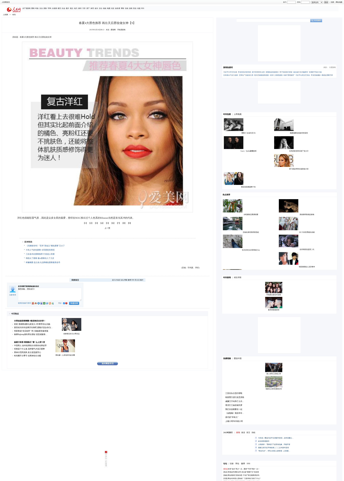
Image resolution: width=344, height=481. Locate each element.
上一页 (107, 228)
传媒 (104, 8)
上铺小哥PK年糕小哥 (234, 421)
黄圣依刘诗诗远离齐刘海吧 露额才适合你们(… (33, 327)
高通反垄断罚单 (327, 75)
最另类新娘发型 (273, 310)
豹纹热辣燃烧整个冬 (248, 187)
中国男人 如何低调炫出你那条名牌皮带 (30, 346)
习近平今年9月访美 (230, 72)
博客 (122, 8)
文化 (100, 8)
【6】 (113, 223)
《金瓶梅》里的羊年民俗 (235, 413)
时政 (37, 8)
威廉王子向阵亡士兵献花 (235, 401)
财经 (80, 8)
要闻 (33, 8)
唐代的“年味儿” (231, 417)
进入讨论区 (116, 280)
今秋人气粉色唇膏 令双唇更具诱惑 (40, 250)
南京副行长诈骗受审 (300, 72)
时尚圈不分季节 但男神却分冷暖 (27, 356)
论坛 (122, 280)
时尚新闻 (227, 277)
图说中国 (237, 358)
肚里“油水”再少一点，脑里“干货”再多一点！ (244, 469)
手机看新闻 (121, 30)
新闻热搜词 (228, 67)
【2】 (91, 223)
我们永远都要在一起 (233, 409)
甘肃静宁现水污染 (315, 72)
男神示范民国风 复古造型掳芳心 (27, 352)
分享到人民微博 (106, 460)
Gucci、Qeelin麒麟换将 (249, 151)
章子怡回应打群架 (286, 72)
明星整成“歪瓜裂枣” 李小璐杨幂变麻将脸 (31, 331)
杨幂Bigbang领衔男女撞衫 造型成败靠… (30, 334)
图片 (67, 8)
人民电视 (237, 114)
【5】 (107, 223)
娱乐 (96, 8)
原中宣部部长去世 (258, 72)
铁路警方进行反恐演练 (234, 397)
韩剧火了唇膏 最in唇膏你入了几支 (40, 258)
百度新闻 (332, 67)
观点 (71, 8)
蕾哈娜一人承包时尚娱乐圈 (65, 355)
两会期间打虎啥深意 (235, 475)
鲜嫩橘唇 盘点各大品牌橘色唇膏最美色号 (43, 262)
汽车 (84, 8)
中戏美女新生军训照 (273, 295)
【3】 (96, 223)
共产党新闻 (26, 8)
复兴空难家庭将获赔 (261, 75)
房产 (88, 8)
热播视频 (227, 358)
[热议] (225, 472)
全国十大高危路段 (276, 75)
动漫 (138, 8)
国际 (45, 8)
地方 (75, 8)
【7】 (118, 223)
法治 (41, 8)
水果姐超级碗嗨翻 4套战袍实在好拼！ (30, 321)
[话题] (225, 478)
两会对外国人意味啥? (235, 478)
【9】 (129, 223)
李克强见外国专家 (244, 72)
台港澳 (54, 8)
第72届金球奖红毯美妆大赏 (299, 169)
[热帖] (225, 475)
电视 (108, 8)
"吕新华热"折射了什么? (252, 478)
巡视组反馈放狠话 (272, 72)
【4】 (102, 223)
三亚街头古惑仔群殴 (233, 393)
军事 (49, 8)
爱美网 (113, 30)
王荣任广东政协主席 (246, 75)
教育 (59, 8)
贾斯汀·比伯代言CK (248, 133)
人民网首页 (6, 2)
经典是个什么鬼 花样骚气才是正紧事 (29, 349)
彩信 (134, 8)
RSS (142, 8)
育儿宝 (137, 280)
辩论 (237, 464)
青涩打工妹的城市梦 (233, 405)
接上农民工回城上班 (273, 374)
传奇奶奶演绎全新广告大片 (299, 151)
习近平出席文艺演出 (302, 75)
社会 (63, 8)
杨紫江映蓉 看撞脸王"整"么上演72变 (29, 342)
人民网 (5, 15)
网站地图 (339, 2)
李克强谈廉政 (316, 75)
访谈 (126, 8)
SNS (133, 280)
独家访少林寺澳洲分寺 (274, 389)
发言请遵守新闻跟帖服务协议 (28, 286)
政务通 (117, 8)
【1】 (85, 223)
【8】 (124, 223)
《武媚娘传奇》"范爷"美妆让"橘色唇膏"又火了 (45, 246)
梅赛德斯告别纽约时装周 (299, 133)
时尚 (14, 15)
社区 (112, 8)
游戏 (130, 8)
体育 (92, 8)
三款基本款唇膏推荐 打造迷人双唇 (40, 254)
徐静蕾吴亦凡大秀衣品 (71, 334)
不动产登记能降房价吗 (251, 475)
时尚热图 (227, 114)
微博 (129, 280)
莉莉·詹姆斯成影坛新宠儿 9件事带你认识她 (32, 324)
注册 (332, 2)
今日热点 (15, 314)
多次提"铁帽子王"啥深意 (250, 472)
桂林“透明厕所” (289, 75)
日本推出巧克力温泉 (230, 75)
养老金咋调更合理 (234, 472)
